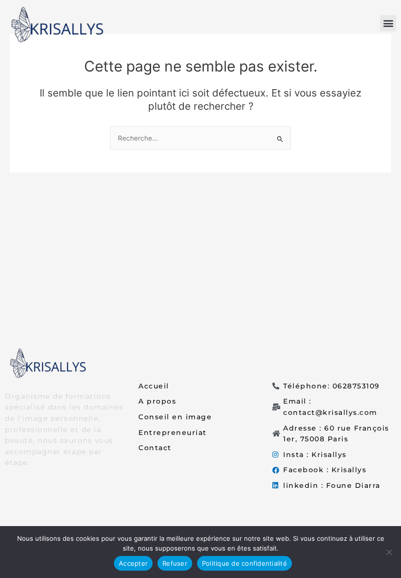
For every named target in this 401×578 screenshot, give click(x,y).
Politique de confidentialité (244, 563)
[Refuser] (389, 552)
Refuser (174, 563)
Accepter (133, 563)
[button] (388, 23)
